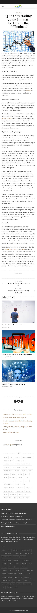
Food (30, 470)
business (17, 457)
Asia (5, 457)
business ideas (19, 460)
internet (20, 477)
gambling (6, 474)
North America (8, 484)
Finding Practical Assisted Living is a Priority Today (15, 523)
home (5, 477)
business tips (19, 464)
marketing (19, 481)
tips (20, 494)
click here (4, 541)
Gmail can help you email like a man (13, 384)
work (27, 497)
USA (15, 497)
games (13, 474)
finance (24, 470)
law (27, 477)
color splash (10, 445)
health (26, 474)
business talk (8, 464)
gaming (20, 474)
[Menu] (3, 6)
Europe (17, 470)
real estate (20, 487)
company (6, 467)
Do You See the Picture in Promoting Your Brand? (18, 355)
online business (9, 487)
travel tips (7, 497)
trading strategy (7, 118)
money (28, 91)
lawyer (6, 481)
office (17, 484)
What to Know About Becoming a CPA (14, 417)
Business (18, 12)
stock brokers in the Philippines (15, 249)
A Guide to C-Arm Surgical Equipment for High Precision (16, 519)
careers (28, 464)
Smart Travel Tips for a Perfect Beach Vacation (17, 414)
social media (19, 491)
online (24, 484)
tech (5, 494)
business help (8, 460)
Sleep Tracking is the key (11, 432)
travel (26, 494)
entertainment (8, 470)
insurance (12, 477)
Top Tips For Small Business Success (14, 325)
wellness (21, 497)
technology (13, 494)
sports (28, 491)
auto (11, 457)
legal (12, 481)
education (25, 467)
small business (8, 491)
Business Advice (27, 457)
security (28, 487)
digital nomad (15, 467)
